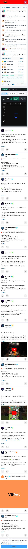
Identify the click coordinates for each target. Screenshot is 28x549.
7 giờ (6, 478)
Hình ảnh (22, 93)
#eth (19, 440)
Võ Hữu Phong (10, 64)
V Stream (7, 325)
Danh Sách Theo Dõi (23, 99)
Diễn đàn (10, 84)
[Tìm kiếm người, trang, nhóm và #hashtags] (25, 2)
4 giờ (6, 205)
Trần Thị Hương (10, 61)
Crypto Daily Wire (9, 452)
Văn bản (13, 93)
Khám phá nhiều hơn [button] (6, 543)
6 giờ (6, 366)
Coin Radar (8, 179)
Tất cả (5, 93)
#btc (17, 440)
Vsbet (6, 476)
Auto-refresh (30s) (16, 84)
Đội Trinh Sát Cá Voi (10, 154)
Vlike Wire (7, 130)
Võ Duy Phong (10, 69)
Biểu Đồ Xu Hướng (16, 99)
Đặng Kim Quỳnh (10, 72)
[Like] (14, 150)
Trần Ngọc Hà (9, 66)
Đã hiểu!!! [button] (14, 546)
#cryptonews (12, 440)
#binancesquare (5, 440)
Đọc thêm (3, 146)
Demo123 (9, 81)
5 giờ (6, 302)
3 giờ (6, 131)
